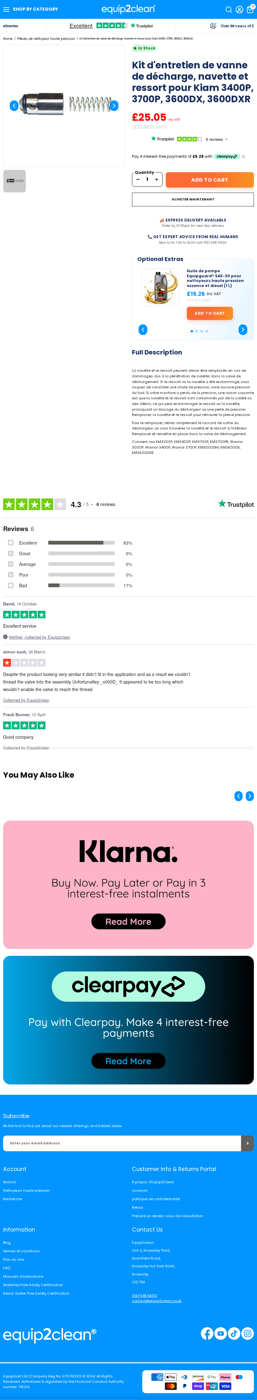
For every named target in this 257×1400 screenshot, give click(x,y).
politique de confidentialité (156, 1198)
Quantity (144, 172)
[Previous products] (238, 796)
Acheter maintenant (193, 199)
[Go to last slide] (143, 329)
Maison (9, 1181)
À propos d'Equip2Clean (153, 1181)
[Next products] (250, 796)
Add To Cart (209, 180)
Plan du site (13, 1259)
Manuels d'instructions (23, 1276)
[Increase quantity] (157, 179)
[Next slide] (114, 105)
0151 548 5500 (144, 1295)
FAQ (6, 1267)
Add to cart (210, 313)
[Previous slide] (14, 105)
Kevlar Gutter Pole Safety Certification (36, 1293)
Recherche (12, 1198)
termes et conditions (21, 1251)
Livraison (140, 1190)
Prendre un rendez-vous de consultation (167, 1215)
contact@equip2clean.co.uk (156, 1300)
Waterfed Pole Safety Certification (33, 1284)
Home (8, 38)
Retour (137, 1207)
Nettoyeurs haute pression (26, 1190)
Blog (7, 1242)
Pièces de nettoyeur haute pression (46, 38)
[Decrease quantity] (138, 179)
